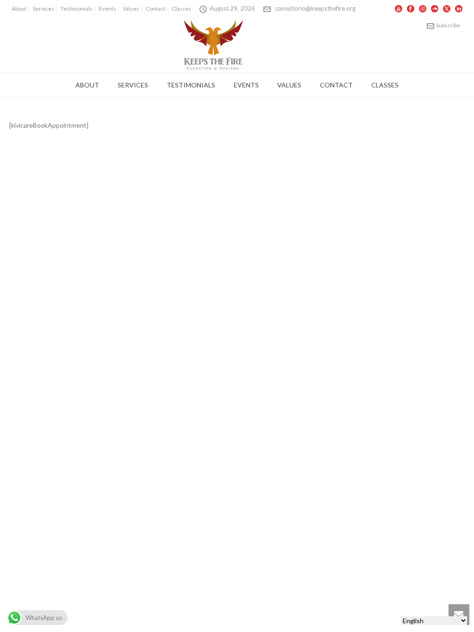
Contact (336, 85)
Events (246, 85)
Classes (385, 85)
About (87, 85)
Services (133, 85)
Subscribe (448, 25)
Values (289, 85)
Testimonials (191, 85)
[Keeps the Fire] (214, 44)
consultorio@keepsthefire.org (315, 8)
